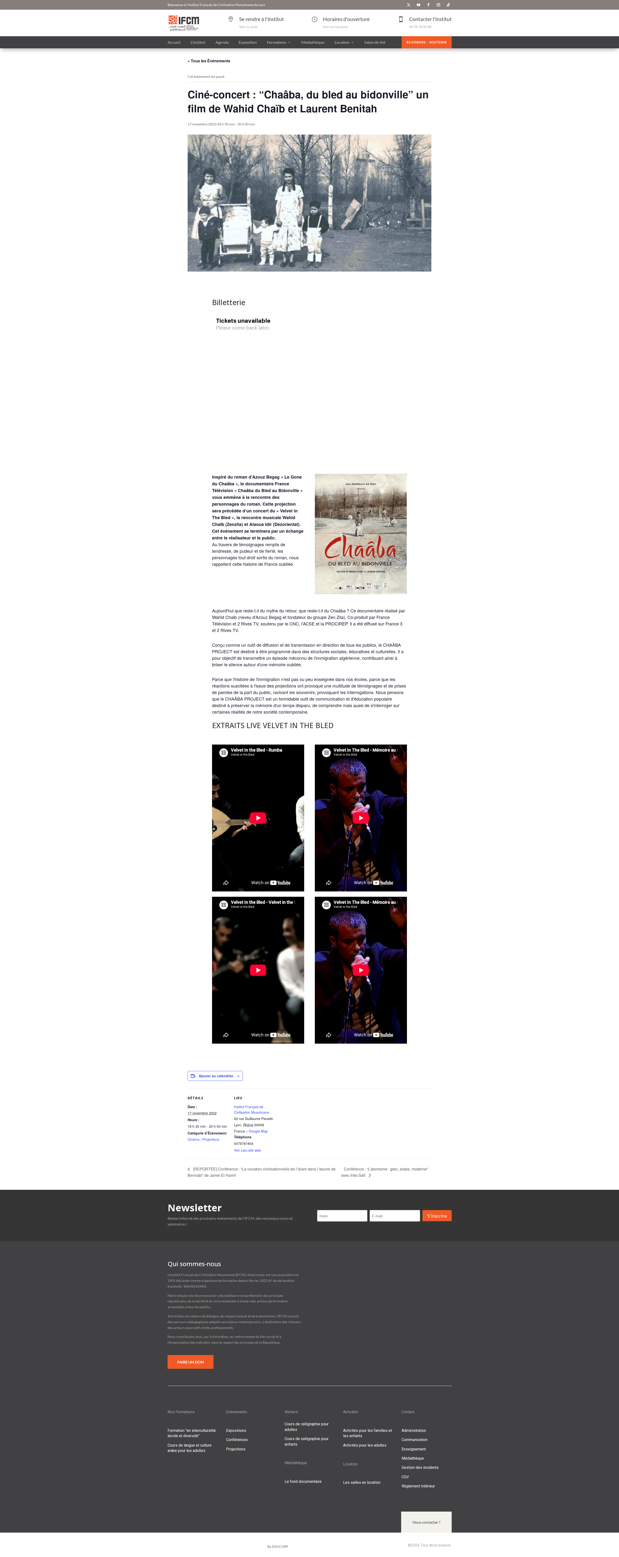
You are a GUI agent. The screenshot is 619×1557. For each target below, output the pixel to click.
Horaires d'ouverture (346, 19)
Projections (235, 1449)
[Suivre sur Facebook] (428, 4)
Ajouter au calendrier (216, 1075)
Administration (414, 1430)
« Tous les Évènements (209, 61)
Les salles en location (361, 1482)
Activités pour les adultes (364, 1445)
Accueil (174, 42)
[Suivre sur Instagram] (438, 4)
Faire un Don (190, 1362)
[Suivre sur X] (408, 4)
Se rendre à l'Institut (261, 19)
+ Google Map (257, 1131)
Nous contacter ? (426, 1522)
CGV (405, 1477)
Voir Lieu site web (247, 1150)
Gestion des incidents (420, 1467)
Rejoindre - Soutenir (426, 42)
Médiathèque (413, 1458)
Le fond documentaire (303, 1481)
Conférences (237, 1439)
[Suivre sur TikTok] (448, 4)
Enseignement (414, 1449)
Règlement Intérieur (418, 1486)
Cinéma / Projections (203, 1139)
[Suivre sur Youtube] (418, 4)
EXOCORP (280, 1546)
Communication (414, 1439)
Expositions (236, 1430)
